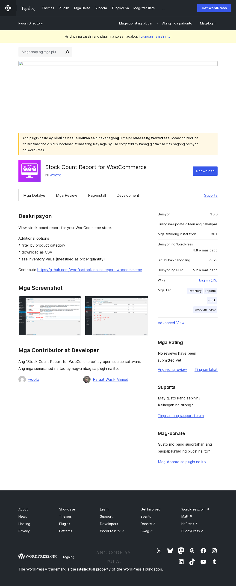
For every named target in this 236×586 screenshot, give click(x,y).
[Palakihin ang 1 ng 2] (75, 302)
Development (128, 195)
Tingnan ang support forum (181, 415)
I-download (205, 171)
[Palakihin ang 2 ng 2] (141, 302)
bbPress (189, 524)
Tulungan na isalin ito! (155, 36)
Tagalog (68, 557)
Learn (104, 509)
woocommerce (205, 309)
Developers (109, 524)
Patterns (65, 531)
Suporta (211, 195)
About (23, 509)
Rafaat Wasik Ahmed (110, 379)
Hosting (24, 524)
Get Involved (150, 509)
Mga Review (66, 195)
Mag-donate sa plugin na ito (182, 461)
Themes (65, 516)
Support (106, 516)
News (22, 516)
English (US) (208, 280)
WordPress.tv (112, 531)
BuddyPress (192, 531)
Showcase (67, 509)
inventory (195, 291)
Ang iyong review (172, 369)
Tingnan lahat (206, 369)
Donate (148, 524)
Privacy (24, 531)
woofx (55, 175)
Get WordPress (214, 8)
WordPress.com (195, 509)
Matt (186, 516)
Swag (147, 531)
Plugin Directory (30, 23)
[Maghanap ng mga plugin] (67, 52)
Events (146, 516)
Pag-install (97, 195)
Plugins (64, 524)
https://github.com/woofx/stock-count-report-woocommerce (89, 269)
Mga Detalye (34, 195)
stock (212, 300)
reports (210, 291)
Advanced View (171, 322)
